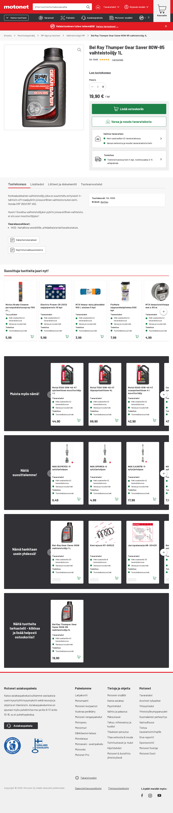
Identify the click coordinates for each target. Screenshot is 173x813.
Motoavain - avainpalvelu (89, 743)
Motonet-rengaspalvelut (88, 716)
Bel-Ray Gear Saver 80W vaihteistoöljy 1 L (65, 547)
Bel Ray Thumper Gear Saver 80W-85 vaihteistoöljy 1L (64, 627)
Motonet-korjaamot (86, 706)
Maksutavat (114, 716)
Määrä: (92, 79)
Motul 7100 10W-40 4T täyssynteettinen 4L (102, 389)
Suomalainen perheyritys (153, 716)
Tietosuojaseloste (118, 788)
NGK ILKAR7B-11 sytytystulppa (136, 468)
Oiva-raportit (146, 737)
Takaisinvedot (88, 777)
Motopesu (80, 722)
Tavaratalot (146, 695)
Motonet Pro (82, 754)
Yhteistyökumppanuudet (153, 711)
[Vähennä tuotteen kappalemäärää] (92, 87)
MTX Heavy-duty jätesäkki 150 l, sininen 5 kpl (90, 306)
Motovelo (80, 749)
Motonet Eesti (147, 753)
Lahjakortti (81, 695)
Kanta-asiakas (115, 700)
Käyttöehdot (114, 748)
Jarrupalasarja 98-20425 (142, 545)
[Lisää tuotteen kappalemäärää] (103, 87)
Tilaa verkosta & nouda (120, 737)
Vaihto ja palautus (117, 711)
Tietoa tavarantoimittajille (150, 729)
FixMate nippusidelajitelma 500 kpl (123, 307)
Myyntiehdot (114, 706)
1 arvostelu (117, 59)
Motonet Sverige (148, 748)
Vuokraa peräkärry (85, 711)
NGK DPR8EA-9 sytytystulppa (98, 468)
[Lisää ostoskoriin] (32, 336)
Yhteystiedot (146, 706)
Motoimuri (81, 727)
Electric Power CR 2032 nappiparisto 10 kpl (54, 306)
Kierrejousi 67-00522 (102, 545)
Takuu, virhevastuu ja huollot (119, 724)
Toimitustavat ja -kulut (120, 742)
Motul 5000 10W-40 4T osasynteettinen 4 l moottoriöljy (140, 390)
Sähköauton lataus (85, 733)
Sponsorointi (146, 742)
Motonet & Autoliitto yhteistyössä (119, 755)
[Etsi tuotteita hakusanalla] (87, 6)
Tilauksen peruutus (118, 731)
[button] (163, 311)
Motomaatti (82, 700)
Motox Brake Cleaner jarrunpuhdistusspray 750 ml (20, 307)
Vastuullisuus (146, 722)
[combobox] (58, 7)
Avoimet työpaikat (150, 700)
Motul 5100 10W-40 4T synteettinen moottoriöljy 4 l (66, 390)
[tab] (46, 18)
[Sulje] (165, 26)
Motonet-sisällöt (116, 695)
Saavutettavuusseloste (88, 788)
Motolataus (81, 738)
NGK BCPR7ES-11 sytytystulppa (61, 468)
